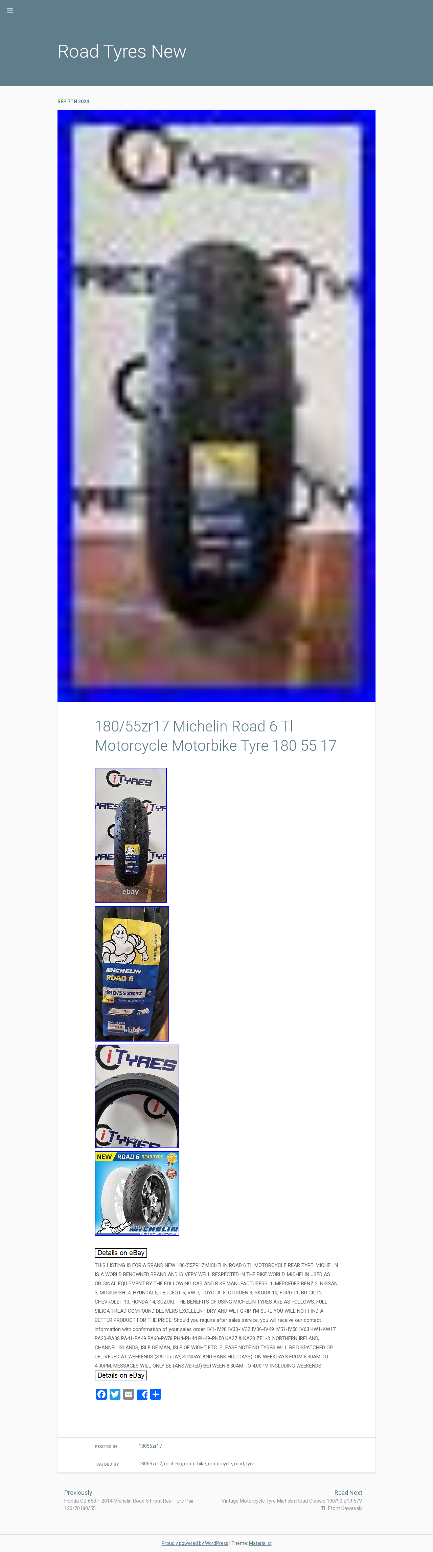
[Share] (142, 1395)
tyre (250, 1463)
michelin (173, 1463)
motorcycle (220, 1463)
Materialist (260, 1543)
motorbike (195, 1463)
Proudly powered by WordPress (195, 1543)
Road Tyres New (122, 51)
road (239, 1463)
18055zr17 (150, 1446)
